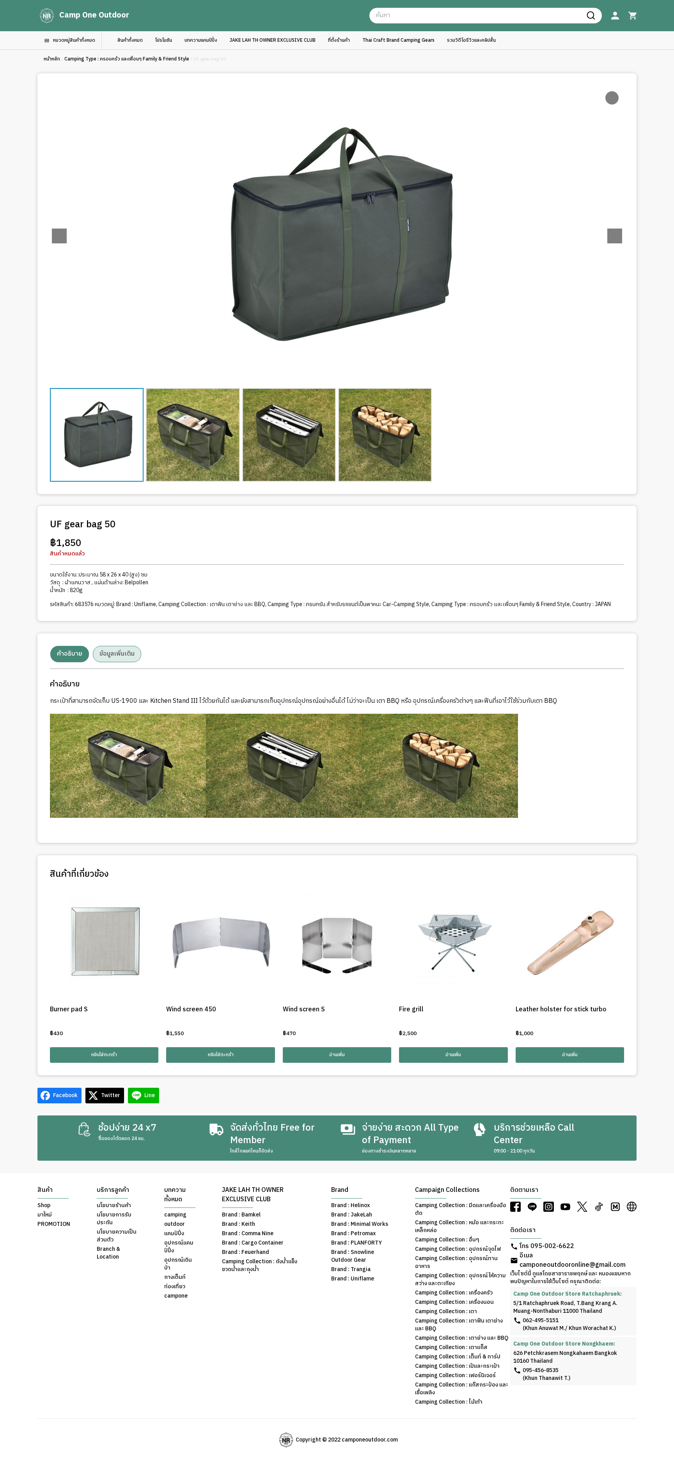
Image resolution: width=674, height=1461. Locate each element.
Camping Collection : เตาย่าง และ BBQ (461, 1338)
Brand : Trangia (351, 1269)
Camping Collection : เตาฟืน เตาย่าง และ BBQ (211, 604)
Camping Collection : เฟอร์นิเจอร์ (455, 1375)
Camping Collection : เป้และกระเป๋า (457, 1366)
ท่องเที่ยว (174, 1287)
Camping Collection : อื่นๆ (447, 1240)
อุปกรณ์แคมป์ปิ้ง (178, 1247)
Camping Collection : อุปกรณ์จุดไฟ (458, 1249)
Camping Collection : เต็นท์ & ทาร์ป (457, 1357)
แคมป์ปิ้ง (174, 1234)
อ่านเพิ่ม (337, 1055)
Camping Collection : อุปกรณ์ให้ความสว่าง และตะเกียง (460, 1279)
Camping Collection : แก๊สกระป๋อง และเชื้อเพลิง (461, 1389)
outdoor (174, 1224)
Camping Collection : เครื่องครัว (454, 1293)
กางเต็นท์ (175, 1277)
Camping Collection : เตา (446, 1312)
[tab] (69, 654)
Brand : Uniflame (136, 604)
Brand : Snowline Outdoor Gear (352, 1256)
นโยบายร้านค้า (114, 1205)
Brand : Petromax (353, 1234)
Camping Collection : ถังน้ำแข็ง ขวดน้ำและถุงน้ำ (259, 1265)
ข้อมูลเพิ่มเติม (117, 654)
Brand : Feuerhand (245, 1252)
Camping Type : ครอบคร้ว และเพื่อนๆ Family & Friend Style (126, 59)
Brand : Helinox (350, 1205)
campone (176, 1296)
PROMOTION (53, 1224)
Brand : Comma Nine (247, 1234)
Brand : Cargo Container (253, 1243)
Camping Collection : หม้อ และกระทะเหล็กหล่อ (459, 1226)
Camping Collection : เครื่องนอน (454, 1302)
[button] (614, 236)
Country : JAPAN (591, 604)
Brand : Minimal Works (359, 1224)
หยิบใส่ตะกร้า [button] (104, 1055)
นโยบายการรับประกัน (114, 1219)
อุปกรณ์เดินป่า (178, 1264)
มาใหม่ (44, 1215)
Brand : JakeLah (351, 1215)
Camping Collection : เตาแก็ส (451, 1347)
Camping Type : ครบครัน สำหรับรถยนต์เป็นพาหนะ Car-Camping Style (348, 604)
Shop (43, 1205)
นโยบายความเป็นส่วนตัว (117, 1236)
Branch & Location (108, 1253)
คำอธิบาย (69, 654)
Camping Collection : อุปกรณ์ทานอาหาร (456, 1262)
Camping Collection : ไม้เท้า (448, 1402)
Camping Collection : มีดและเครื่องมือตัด (460, 1209)
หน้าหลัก (52, 59)
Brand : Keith (238, 1224)
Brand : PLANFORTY (356, 1243)
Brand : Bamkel (241, 1215)
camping (175, 1215)
